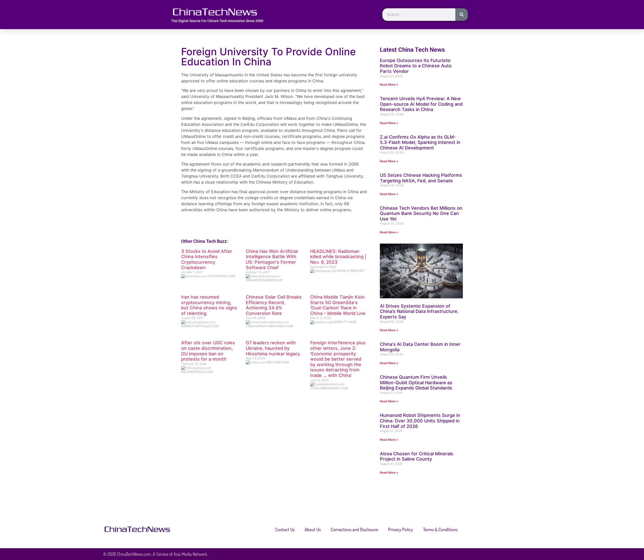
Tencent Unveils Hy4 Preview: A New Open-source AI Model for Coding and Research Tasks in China (421, 104)
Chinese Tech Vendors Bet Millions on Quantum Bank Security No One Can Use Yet (421, 213)
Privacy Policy (400, 529)
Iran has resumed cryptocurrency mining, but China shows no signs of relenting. (209, 305)
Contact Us (285, 529)
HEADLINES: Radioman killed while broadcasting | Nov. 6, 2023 (338, 257)
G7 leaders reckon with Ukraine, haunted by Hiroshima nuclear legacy (273, 348)
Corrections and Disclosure (354, 529)
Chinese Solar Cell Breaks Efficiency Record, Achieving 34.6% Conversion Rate (274, 305)
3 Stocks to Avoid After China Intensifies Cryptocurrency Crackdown (206, 259)
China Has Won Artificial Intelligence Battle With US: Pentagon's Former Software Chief (272, 259)
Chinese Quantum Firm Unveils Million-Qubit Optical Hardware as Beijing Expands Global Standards (416, 382)
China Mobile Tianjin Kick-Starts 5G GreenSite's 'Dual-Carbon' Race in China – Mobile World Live (338, 305)
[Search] (461, 14)
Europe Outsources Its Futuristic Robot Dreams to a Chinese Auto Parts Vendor (416, 66)
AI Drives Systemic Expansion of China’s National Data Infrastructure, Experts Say (419, 311)
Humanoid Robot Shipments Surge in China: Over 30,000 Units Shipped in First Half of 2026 (420, 421)
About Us (313, 529)
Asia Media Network (190, 554)
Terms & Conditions (440, 529)
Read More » (389, 84)
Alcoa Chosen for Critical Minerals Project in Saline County (416, 456)
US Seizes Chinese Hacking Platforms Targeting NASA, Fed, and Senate (421, 178)
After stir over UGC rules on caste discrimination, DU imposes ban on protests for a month (208, 351)
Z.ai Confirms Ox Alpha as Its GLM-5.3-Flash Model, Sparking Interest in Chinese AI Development (420, 142)
